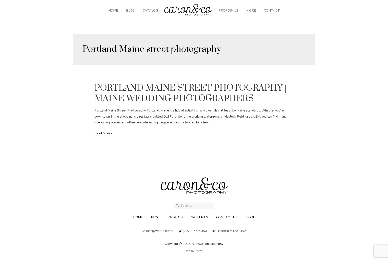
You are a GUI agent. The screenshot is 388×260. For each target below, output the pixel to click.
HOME (113, 10)
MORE (251, 10)
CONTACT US (226, 217)
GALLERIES (199, 217)
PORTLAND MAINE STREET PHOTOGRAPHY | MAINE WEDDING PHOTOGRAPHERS (190, 93)
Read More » (103, 133)
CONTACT (272, 10)
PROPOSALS (228, 10)
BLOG (130, 10)
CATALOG (150, 10)
